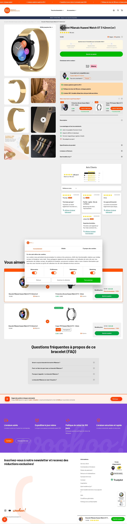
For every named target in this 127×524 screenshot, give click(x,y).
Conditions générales (87, 498)
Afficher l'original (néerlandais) (90, 232)
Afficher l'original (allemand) (70, 211)
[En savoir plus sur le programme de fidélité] (122, 37)
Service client (85, 463)
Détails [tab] (63, 248)
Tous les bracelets (56, 10)
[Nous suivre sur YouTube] (10, 510)
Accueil (6, 21)
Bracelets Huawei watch (15, 21)
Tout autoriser (88, 280)
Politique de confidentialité (89, 501)
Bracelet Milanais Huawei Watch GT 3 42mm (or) (53, 21)
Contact (8, 441)
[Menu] (124, 493)
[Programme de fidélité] (4, 519)
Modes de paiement (86, 470)
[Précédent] (119, 99)
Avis (82, 495)
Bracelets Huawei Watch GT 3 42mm (31, 21)
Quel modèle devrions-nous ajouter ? (91, 491)
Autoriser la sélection (63, 280)
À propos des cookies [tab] (89, 248)
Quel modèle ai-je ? (86, 486)
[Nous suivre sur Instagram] (5, 510)
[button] (64, 32)
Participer (115, 399)
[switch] (53, 272)
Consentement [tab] (37, 248)
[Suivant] (122, 99)
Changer (87, 78)
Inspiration (84, 483)
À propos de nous (23, 441)
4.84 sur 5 (76, 174)
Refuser (38, 280)
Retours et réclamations (88, 473)
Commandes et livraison (88, 467)
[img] (67, 195)
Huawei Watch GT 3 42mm (77, 75)
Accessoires (71, 10)
